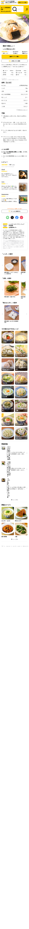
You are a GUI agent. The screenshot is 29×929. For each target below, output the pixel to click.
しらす (3, 88)
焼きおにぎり (25, 546)
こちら (17, 156)
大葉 (3, 91)
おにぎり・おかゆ (16, 546)
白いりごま (4, 100)
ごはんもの (8, 546)
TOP (2, 546)
